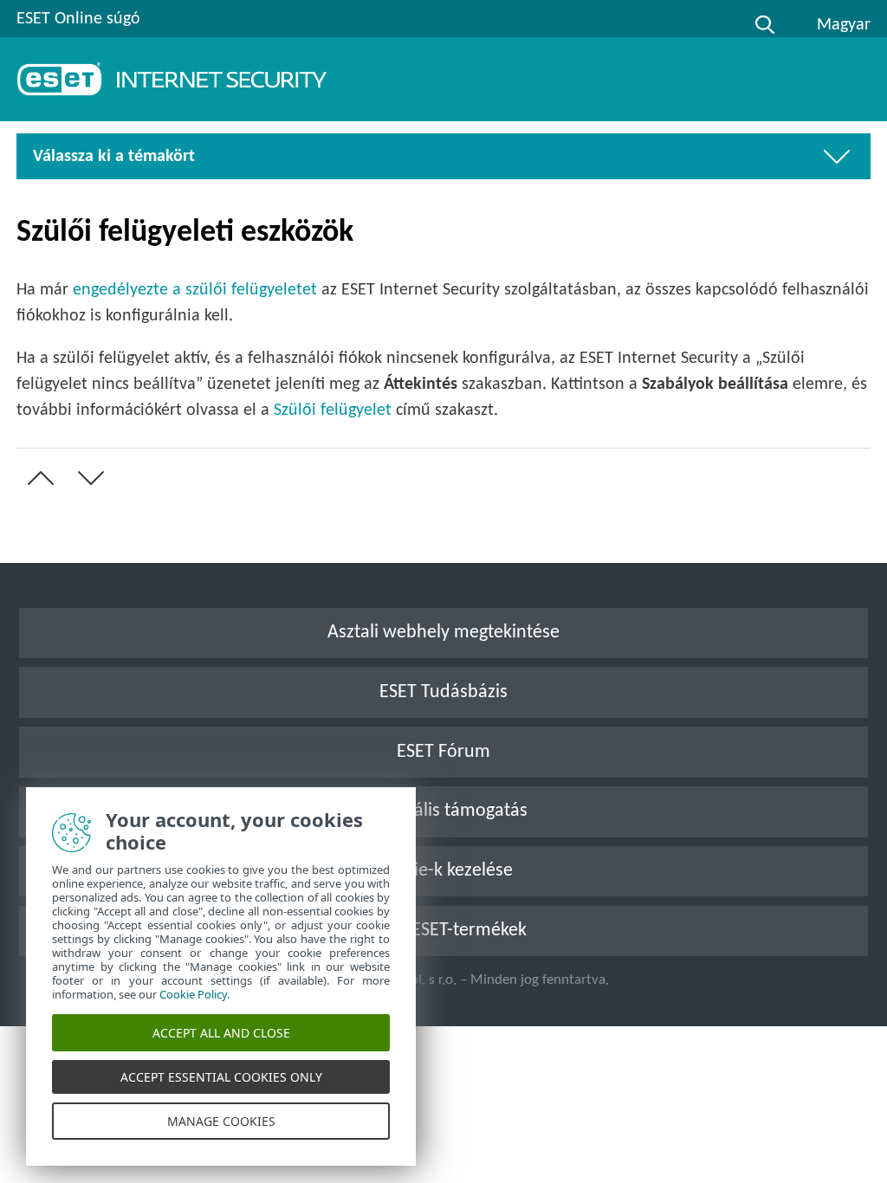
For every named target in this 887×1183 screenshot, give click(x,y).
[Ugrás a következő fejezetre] (87, 478)
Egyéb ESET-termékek (443, 930)
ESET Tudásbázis (443, 692)
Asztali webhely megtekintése (443, 633)
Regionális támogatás (444, 811)
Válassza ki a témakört (114, 156)
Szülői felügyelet (333, 410)
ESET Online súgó (78, 19)
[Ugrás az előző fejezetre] (37, 478)
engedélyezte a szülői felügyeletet (195, 290)
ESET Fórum (443, 752)
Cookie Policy (193, 994)
